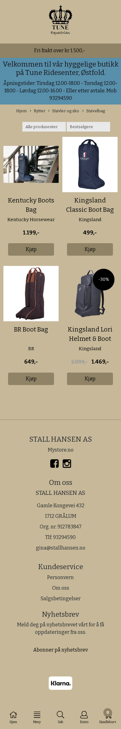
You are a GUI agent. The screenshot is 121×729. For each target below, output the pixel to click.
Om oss (60, 588)
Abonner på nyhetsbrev (60, 650)
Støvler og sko (65, 111)
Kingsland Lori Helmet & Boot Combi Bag (90, 339)
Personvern (60, 577)
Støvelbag (95, 111)
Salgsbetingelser (61, 598)
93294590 (64, 537)
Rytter (39, 111)
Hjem (21, 111)
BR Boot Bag (31, 329)
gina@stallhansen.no (60, 548)
